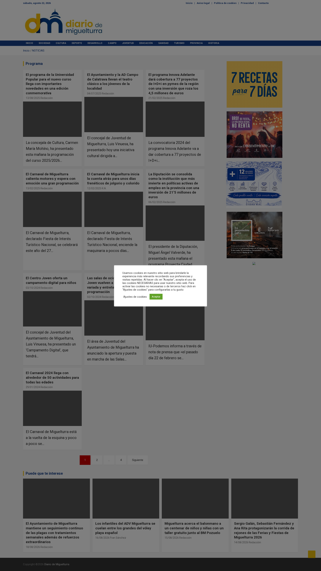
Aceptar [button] (156, 296)
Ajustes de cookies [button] (135, 296)
